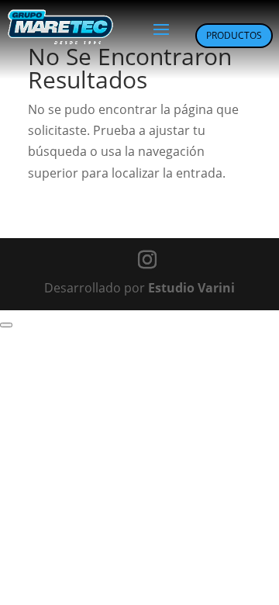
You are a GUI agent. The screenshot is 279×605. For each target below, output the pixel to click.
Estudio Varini (191, 287)
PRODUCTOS (234, 35)
